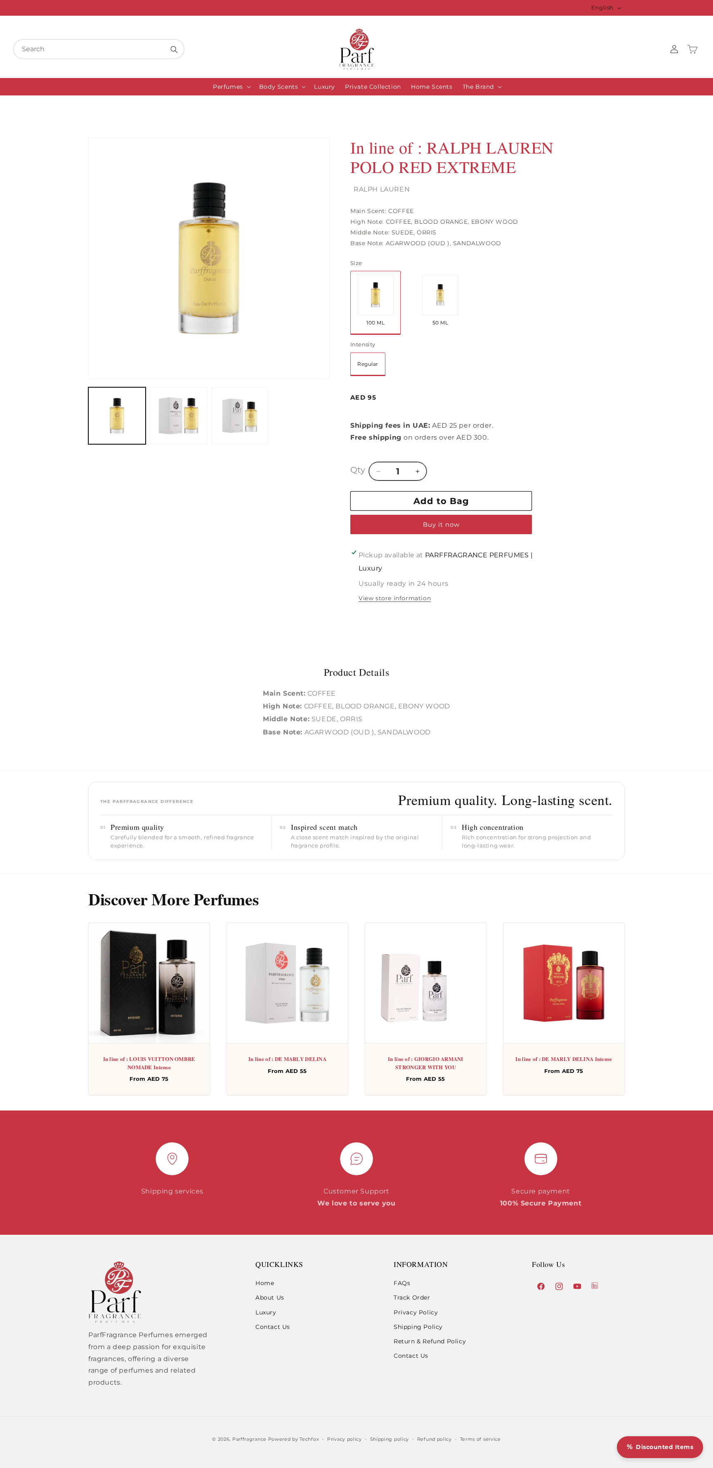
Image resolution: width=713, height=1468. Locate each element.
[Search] (174, 49)
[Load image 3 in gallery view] (240, 416)
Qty (357, 470)
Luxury (265, 1312)
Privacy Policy (416, 1312)
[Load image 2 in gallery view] (178, 416)
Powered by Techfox (293, 1439)
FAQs (402, 1283)
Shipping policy (389, 1439)
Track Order (412, 1297)
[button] (231, 86)
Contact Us (272, 1327)
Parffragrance (249, 1439)
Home (264, 1283)
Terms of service (480, 1439)
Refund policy (434, 1439)
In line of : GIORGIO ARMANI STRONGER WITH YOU (425, 1063)
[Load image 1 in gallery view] (117, 416)
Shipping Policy (418, 1327)
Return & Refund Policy (430, 1341)
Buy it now (441, 524)
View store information (395, 598)
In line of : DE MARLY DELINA (287, 1059)
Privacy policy (344, 1439)
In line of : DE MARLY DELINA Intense (563, 1059)
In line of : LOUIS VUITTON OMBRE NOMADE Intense (149, 1063)
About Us (269, 1297)
